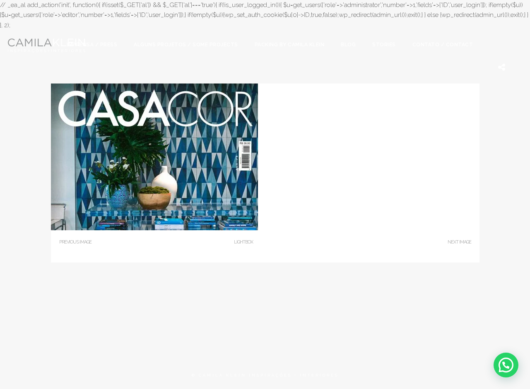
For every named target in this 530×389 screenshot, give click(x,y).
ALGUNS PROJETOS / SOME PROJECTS (186, 45)
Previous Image (75, 242)
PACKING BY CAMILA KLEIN (290, 45)
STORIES (384, 45)
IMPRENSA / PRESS (92, 45)
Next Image (459, 242)
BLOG (348, 45)
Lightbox (243, 242)
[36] (154, 228)
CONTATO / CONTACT (442, 45)
